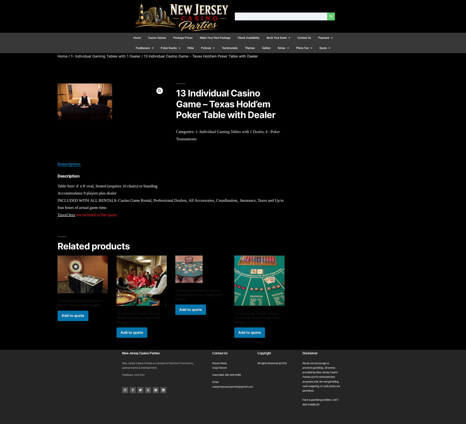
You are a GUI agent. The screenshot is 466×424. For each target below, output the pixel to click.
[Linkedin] (163, 390)
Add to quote (73, 315)
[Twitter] (140, 390)
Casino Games (157, 37)
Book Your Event (277, 37)
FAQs (190, 48)
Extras (281, 48)
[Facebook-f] (133, 390)
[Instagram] (125, 390)
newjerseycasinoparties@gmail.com (232, 386)
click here (139, 374)
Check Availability (248, 37)
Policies (206, 48)
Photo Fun (302, 48)
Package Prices (183, 37)
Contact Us (304, 37)
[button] (159, 90)
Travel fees (66, 214)
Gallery (266, 48)
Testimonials (230, 48)
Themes (250, 48)
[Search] (331, 16)
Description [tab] (69, 164)
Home (137, 37)
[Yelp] (148, 390)
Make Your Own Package (215, 37)
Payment (323, 37)
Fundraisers (143, 48)
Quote (323, 48)
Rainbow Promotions (181, 363)
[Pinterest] (156, 390)
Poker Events (169, 48)
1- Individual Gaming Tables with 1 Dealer (105, 56)
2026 (284, 363)
